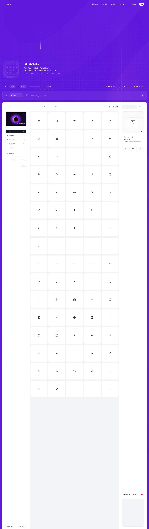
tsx (140, 107)
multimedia (130, 141)
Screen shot (47, 106)
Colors (113, 4)
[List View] (113, 106)
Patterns (104, 4)
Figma (111, 86)
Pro (142, 4)
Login (134, 4)
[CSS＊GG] (8, 4)
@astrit (139, 86)
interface (135, 141)
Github (125, 86)
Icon (39, 106)
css (133, 107)
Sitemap (22, 165)
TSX (56, 106)
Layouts (121, 4)
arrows (139, 141)
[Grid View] (117, 106)
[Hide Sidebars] (109, 106)
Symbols (95, 4)
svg (125, 107)
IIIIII (8, 526)
